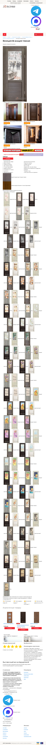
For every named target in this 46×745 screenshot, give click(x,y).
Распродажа (26, 734)
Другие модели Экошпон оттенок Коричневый (20, 185)
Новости (31, 1)
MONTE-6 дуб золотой (8, 623)
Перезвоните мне (27, 736)
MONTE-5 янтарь (34, 623)
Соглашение (5, 736)
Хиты (25, 731)
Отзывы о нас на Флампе (8, 649)
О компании (19, 1)
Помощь (14, 1)
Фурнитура (26, 677)
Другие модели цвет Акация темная (18, 177)
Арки (25, 679)
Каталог (25, 727)
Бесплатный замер (34, 27)
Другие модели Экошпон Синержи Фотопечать (12, 190)
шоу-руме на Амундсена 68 (12, 664)
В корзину (8, 158)
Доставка (9, 1)
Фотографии (6, 123)
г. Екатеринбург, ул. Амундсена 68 (36, 2)
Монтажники (26, 1)
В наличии (26, 729)
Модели (5, 124)
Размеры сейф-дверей (38, 649)
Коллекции (26, 672)
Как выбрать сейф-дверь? (29, 648)
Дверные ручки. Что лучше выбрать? (31, 656)
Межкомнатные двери (28, 673)
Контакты (37, 1)
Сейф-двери (26, 675)
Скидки (25, 733)
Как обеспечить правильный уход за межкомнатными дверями (32, 658)
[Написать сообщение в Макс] (36, 21)
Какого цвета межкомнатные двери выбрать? (33, 655)
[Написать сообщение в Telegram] (36, 10)
